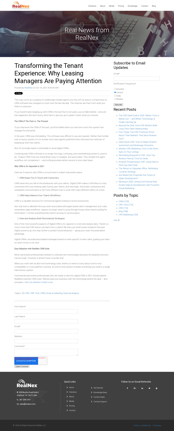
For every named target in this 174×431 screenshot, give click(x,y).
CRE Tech (34, 293)
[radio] (137, 89)
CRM (42, 293)
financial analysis (71, 293)
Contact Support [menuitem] (100, 402)
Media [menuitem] (111, 6)
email (48, 293)
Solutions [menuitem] (92, 6)
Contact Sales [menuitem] (99, 397)
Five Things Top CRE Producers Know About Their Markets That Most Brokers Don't (138, 135)
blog (123, 211)
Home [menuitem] (71, 387)
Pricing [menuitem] (121, 6)
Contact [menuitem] (144, 6)
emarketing (57, 293)
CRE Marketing (128, 214)
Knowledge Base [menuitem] (100, 392)
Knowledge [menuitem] (132, 6)
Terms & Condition (142, 426)
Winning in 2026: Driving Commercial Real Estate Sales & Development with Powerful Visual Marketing (139, 185)
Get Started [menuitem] (98, 388)
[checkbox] (137, 94)
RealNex (28, 87)
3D (23, 293)
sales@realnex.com (27, 404)
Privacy (157, 426)
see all (116, 220)
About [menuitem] (102, 6)
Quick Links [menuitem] (70, 381)
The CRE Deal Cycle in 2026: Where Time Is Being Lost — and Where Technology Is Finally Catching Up (139, 118)
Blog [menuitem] (154, 6)
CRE (27, 293)
